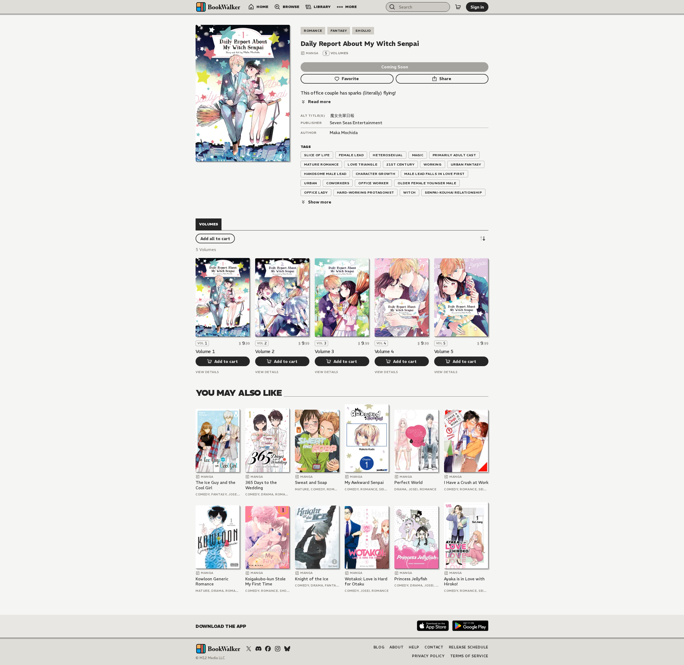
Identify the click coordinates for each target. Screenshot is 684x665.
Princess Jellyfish (410, 578)
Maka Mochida (344, 132)
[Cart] (458, 7)
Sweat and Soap (311, 482)
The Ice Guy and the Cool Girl (215, 485)
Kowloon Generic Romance (212, 581)
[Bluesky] (287, 649)
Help (414, 647)
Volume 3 (324, 351)
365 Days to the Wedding (261, 485)
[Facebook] (268, 649)
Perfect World (408, 482)
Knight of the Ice (311, 578)
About (396, 647)
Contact (434, 647)
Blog (379, 647)
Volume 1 (205, 351)
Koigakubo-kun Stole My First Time (265, 581)
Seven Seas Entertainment (356, 122)
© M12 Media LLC (210, 658)
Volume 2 (264, 351)
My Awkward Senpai (364, 482)
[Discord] (258, 649)
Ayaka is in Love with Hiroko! (464, 581)
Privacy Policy (428, 656)
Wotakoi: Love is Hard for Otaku (366, 581)
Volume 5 (443, 351)
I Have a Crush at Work (466, 482)
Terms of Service (469, 656)
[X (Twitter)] (249, 649)
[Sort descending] (482, 238)
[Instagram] (277, 649)
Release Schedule (468, 647)
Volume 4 (384, 351)
